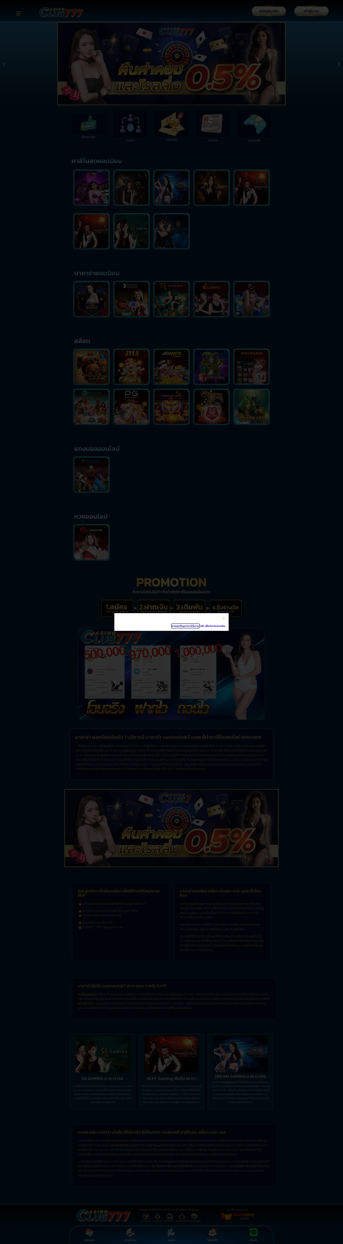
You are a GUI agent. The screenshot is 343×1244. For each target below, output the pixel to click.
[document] (171, 622)
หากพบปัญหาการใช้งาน (185, 626)
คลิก (202, 626)
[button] (223, 618)
